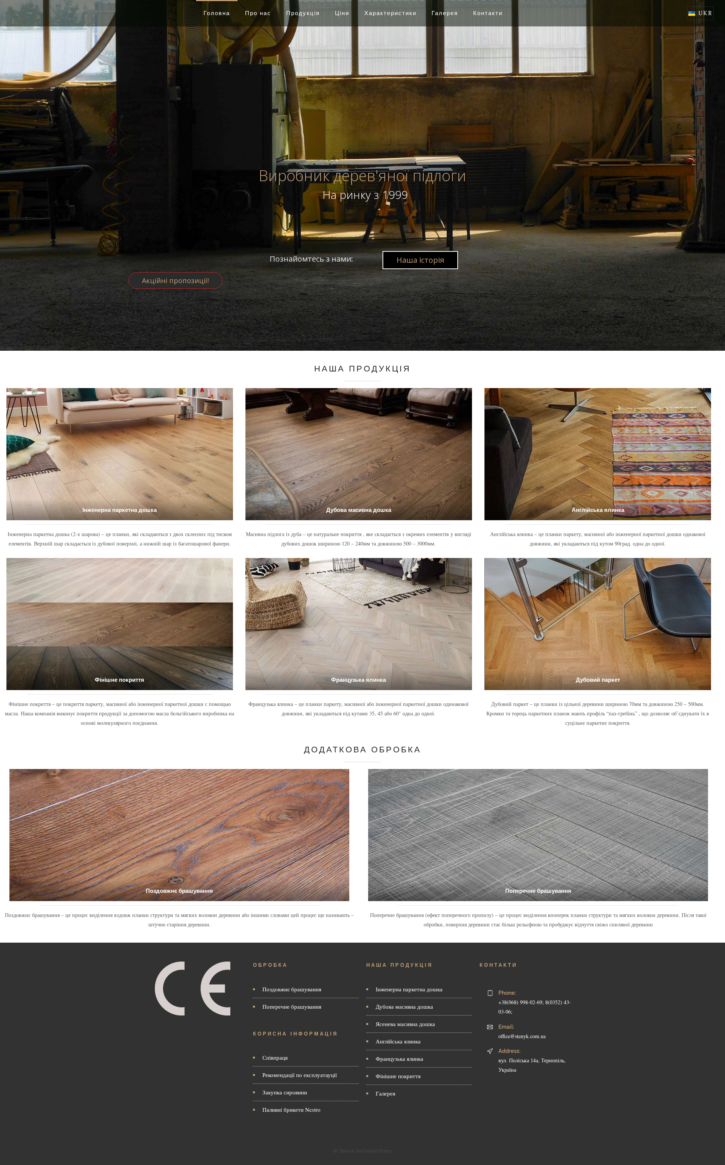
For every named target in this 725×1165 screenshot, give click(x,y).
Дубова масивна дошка (358, 510)
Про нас (258, 13)
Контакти (488, 13)
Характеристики (390, 13)
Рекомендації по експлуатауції (299, 1075)
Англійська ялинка (598, 510)
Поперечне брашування (538, 891)
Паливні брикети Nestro (291, 1109)
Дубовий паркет (598, 680)
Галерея (445, 13)
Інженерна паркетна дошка (119, 510)
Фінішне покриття (119, 680)
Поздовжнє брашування (179, 891)
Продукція (303, 13)
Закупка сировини (284, 1092)
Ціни (342, 13)
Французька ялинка (358, 680)
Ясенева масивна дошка (405, 1024)
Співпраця (275, 1057)
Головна (217, 13)
